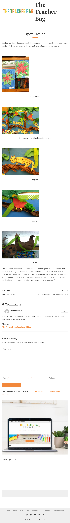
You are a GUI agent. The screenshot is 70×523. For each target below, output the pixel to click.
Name (6, 378)
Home (8, 510)
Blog (15, 510)
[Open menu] (35, 24)
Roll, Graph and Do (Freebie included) (53, 293)
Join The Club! (32, 510)
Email (29, 378)
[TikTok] (39, 514)
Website (52, 378)
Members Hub (59, 510)
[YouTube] (35, 514)
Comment (7, 349)
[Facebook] (26, 514)
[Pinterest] (43, 514)
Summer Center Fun (10, 293)
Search (66, 459)
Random (35, 37)
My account (46, 510)
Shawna (14, 310)
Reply (64, 311)
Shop (22, 510)
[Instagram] (31, 514)
